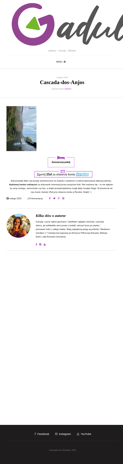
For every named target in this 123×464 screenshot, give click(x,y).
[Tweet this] (54, 198)
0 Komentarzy (36, 198)
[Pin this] (63, 198)
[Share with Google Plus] (59, 198)
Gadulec (67, 89)
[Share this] (50, 198)
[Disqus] (61, 293)
